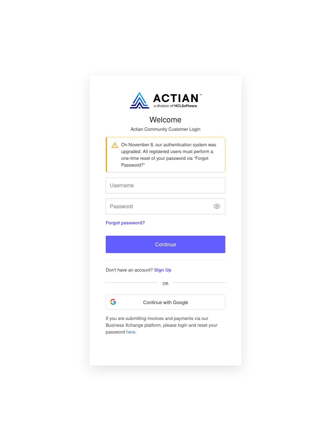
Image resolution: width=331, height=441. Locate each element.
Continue (165, 244)
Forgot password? (125, 223)
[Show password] (217, 206)
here (130, 331)
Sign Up (162, 270)
